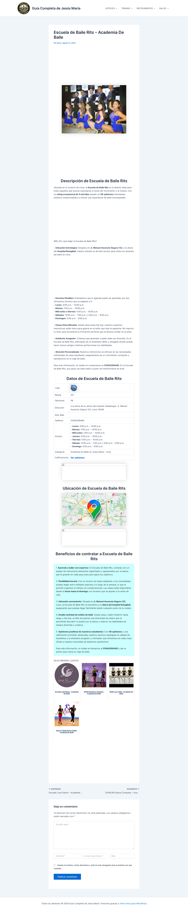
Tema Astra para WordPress (133, 903)
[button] (116, 8)
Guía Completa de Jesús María (56, 8)
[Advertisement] (94, 66)
